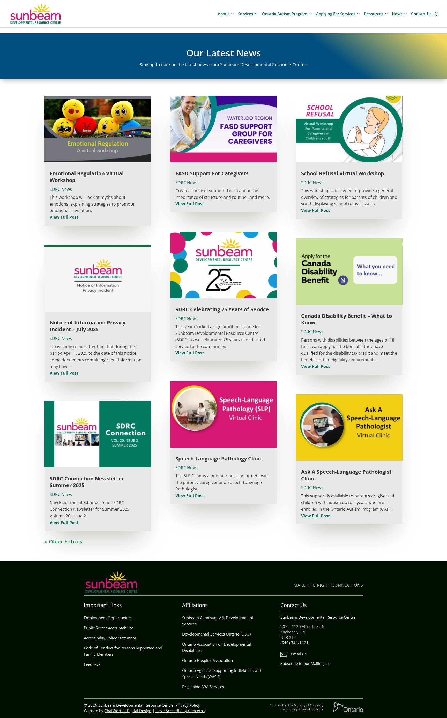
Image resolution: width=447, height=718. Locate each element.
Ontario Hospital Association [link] (207, 660)
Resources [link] (373, 14)
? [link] (180, 710)
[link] (35, 13)
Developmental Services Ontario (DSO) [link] (216, 634)
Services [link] (245, 14)
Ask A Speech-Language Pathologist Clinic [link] (346, 475)
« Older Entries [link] (63, 541)
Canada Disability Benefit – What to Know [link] (346, 319)
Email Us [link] (299, 653)
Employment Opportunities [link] (108, 617)
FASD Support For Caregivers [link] (212, 173)
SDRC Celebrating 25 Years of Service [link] (222, 309)
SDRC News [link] (61, 189)
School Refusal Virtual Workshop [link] (342, 173)
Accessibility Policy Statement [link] (110, 637)
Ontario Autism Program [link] (284, 14)
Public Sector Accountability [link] (108, 627)
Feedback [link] (92, 664)
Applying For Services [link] (335, 14)
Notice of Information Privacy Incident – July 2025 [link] (87, 326)
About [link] (223, 14)
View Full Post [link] (64, 217)
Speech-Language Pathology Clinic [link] (218, 458)
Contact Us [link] (421, 14)
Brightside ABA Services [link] (203, 686)
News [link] (397, 14)
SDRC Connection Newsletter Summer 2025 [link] (87, 482)
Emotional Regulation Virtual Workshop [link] (87, 177)
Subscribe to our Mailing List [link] (305, 663)
